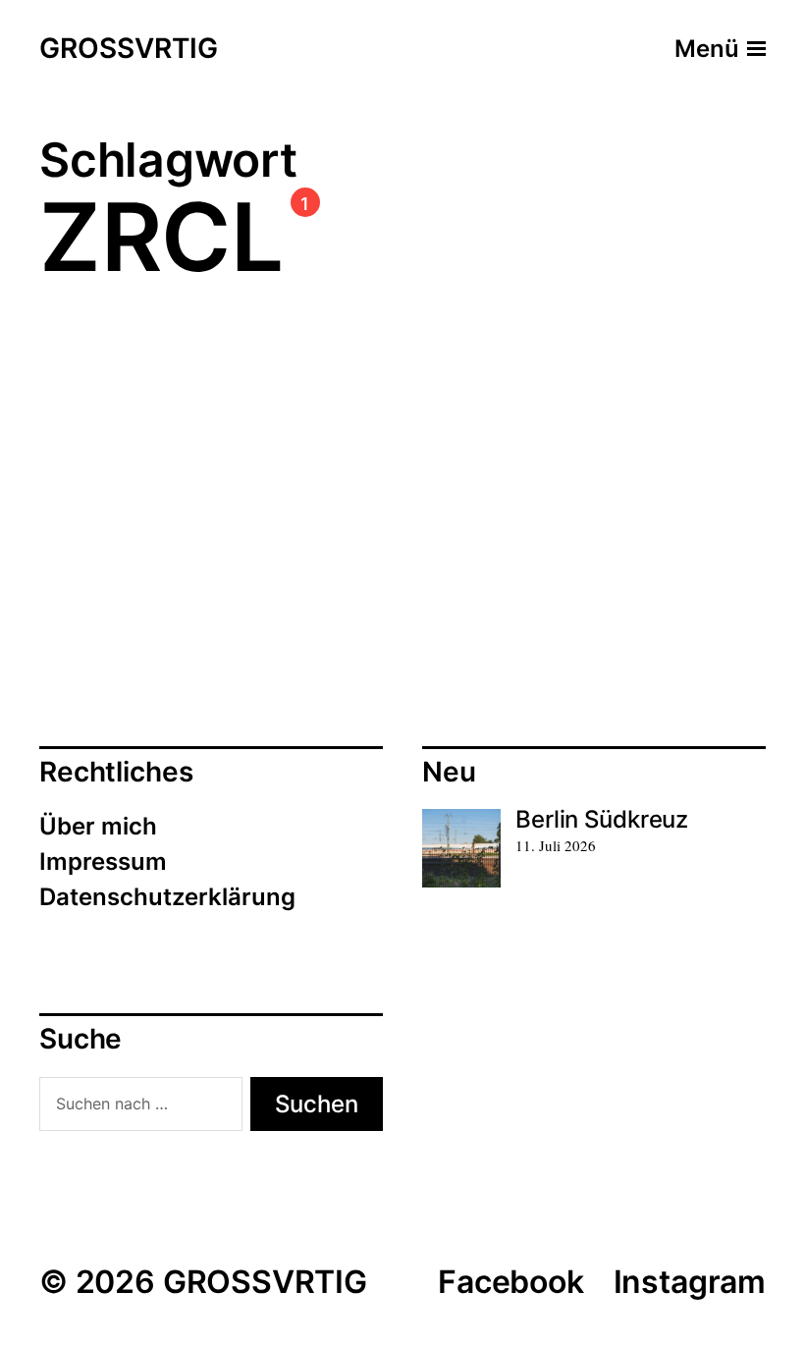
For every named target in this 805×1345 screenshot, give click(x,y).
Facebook (511, 1282)
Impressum (103, 861)
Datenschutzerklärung (167, 897)
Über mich (98, 826)
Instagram (690, 1282)
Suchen (316, 1104)
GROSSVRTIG (128, 49)
